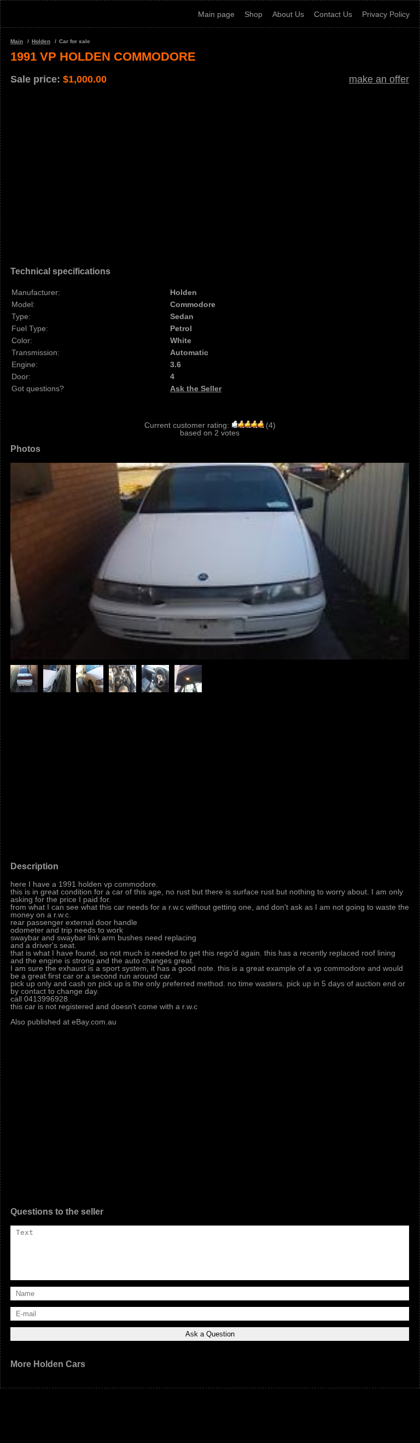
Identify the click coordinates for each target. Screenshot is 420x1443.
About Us (288, 14)
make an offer (379, 79)
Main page (216, 14)
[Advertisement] (209, 171)
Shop (253, 14)
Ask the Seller (195, 388)
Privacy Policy (386, 14)
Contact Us (333, 14)
